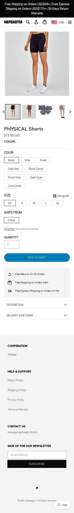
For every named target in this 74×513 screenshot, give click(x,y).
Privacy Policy (16, 399)
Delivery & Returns (20, 315)
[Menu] (70, 22)
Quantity (11, 237)
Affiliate (12, 354)
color (8, 152)
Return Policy (15, 380)
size (7, 195)
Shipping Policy (17, 390)
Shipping (9, 228)
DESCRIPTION (15, 304)
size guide (63, 195)
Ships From (13, 212)
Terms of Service (18, 409)
